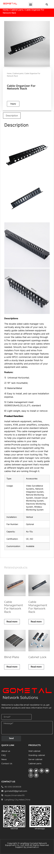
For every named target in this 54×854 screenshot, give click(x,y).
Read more (12, 621)
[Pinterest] (41, 770)
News (4, 759)
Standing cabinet (36, 755)
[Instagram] (30, 775)
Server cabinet (35, 759)
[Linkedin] (36, 775)
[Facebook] (30, 770)
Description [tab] (12, 115)
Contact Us (6, 763)
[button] (30, 4)
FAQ (3, 755)
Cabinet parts (16, 10)
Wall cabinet (34, 751)
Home (6, 10)
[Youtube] (47, 770)
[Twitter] (36, 770)
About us (5, 751)
